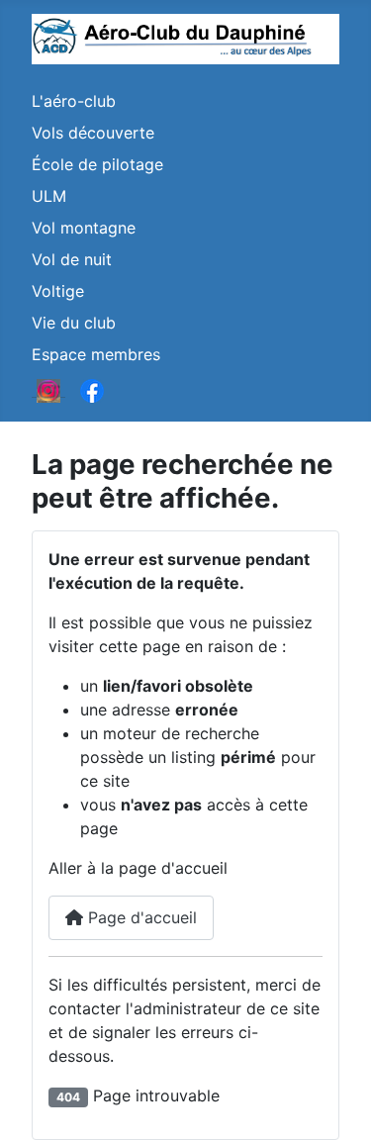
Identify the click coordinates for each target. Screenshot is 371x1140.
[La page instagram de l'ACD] (48, 390)
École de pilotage (97, 164)
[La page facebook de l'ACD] (92, 390)
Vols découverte (93, 132)
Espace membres (96, 354)
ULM (49, 196)
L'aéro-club (74, 101)
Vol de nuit (72, 259)
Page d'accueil (140, 917)
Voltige (58, 291)
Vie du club (74, 322)
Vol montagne (84, 228)
